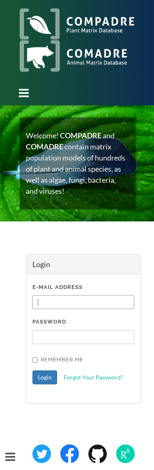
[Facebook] (70, 452)
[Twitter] (42, 452)
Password (49, 322)
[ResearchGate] (125, 452)
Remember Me (62, 359)
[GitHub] (98, 452)
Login (45, 377)
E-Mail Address (57, 287)
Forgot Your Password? (93, 377)
